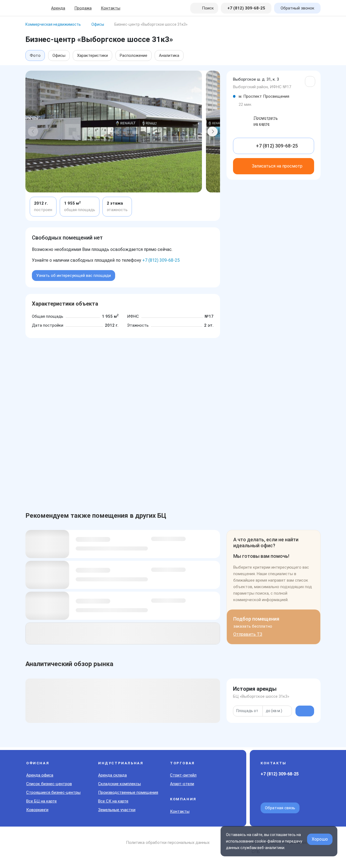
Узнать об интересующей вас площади (73, 275)
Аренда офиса (39, 775)
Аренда (58, 8)
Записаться (277, 166)
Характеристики (92, 55)
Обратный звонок (297, 8)
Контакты (110, 8)
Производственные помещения (128, 792)
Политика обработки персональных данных (167, 842)
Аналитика (169, 55)
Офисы (58, 55)
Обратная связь (280, 807)
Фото (35, 55)
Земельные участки (116, 809)
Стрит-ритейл (183, 775)
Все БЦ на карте (41, 801)
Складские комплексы (119, 783)
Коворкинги (37, 809)
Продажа (83, 8)
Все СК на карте (113, 801)
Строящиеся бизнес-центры (53, 792)
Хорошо (320, 839)
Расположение (133, 55)
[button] (33, 131)
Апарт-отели (182, 783)
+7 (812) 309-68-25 (161, 260)
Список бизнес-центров (49, 783)
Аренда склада (112, 775)
